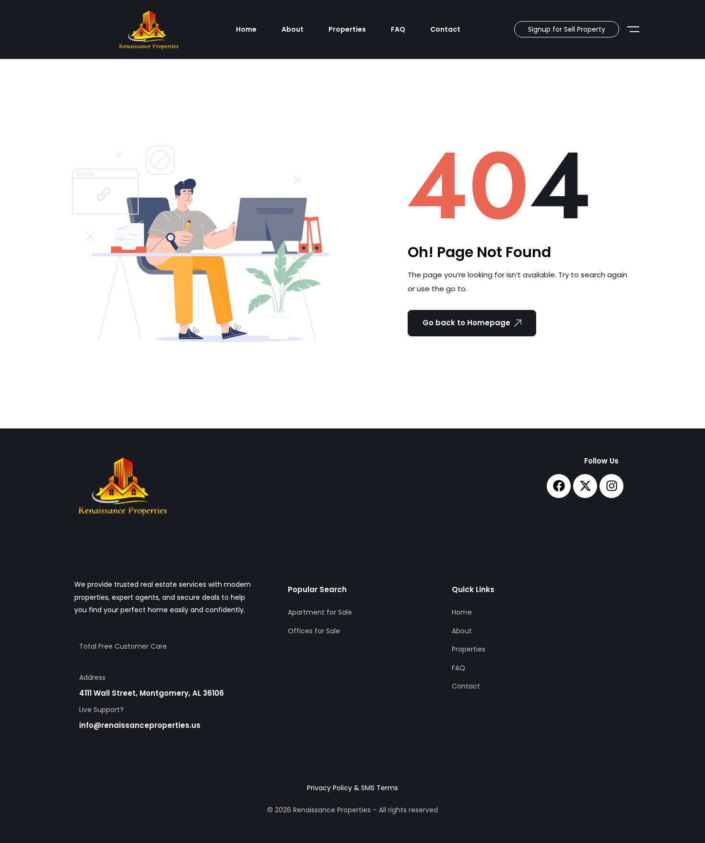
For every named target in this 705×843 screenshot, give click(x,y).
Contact (445, 29)
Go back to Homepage (466, 323)
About (293, 29)
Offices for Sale (314, 631)
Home (246, 29)
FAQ (398, 29)
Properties (347, 29)
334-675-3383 (105, 662)
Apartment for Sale (320, 612)
